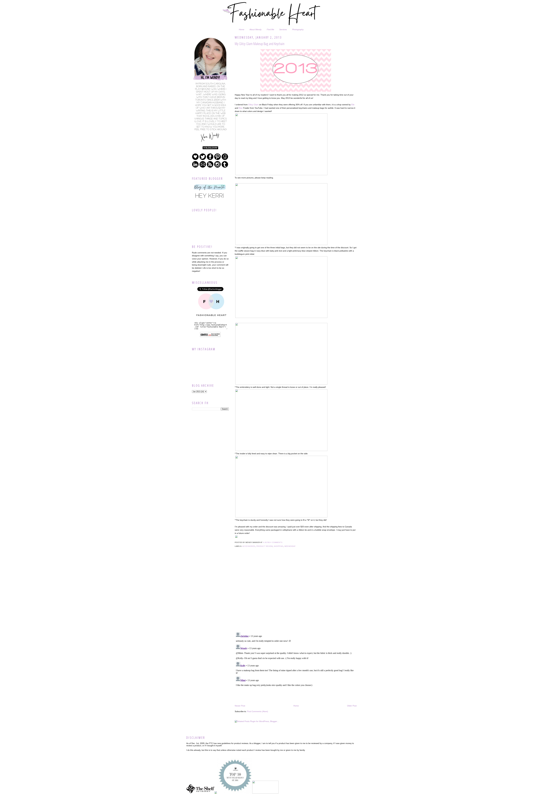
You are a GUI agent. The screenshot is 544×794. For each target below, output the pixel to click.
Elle (352, 104)
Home (241, 29)
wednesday (290, 546)
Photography (298, 29)
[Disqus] (296, 593)
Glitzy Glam (253, 104)
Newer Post (240, 706)
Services (283, 29)
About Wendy (255, 29)
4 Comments (276, 542)
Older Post (352, 706)
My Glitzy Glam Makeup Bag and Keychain (259, 43)
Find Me (270, 29)
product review (264, 546)
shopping (278, 546)
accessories (248, 546)
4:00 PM (266, 542)
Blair (241, 108)
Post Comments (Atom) (257, 711)
